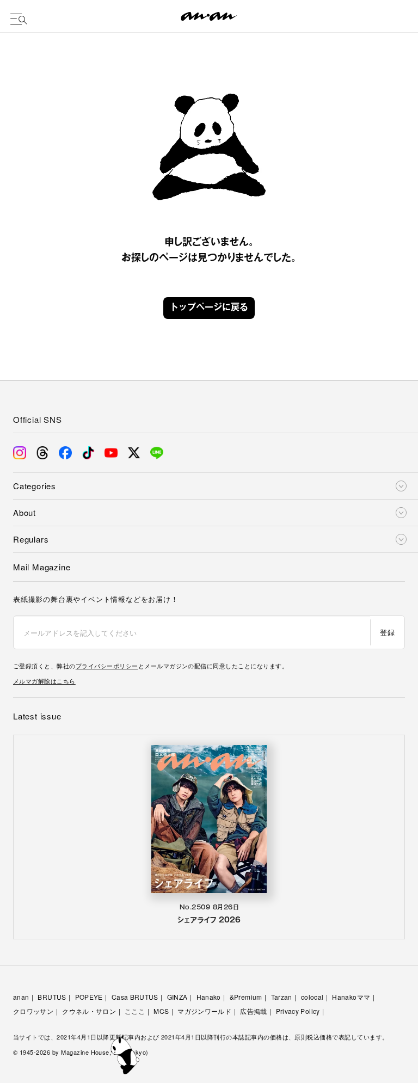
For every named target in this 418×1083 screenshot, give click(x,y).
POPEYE (89, 996)
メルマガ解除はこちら (44, 680)
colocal (312, 996)
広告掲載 (253, 1011)
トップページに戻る (209, 308)
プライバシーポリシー (107, 665)
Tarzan (281, 996)
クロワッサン (33, 1011)
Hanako (208, 996)
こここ (135, 1011)
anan (21, 996)
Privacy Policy (298, 1011)
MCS (161, 1011)
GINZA (177, 996)
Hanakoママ (351, 996)
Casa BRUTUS (135, 996)
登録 (387, 632)
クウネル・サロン (89, 1011)
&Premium (246, 996)
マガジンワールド (204, 1011)
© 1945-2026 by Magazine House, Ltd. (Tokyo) (81, 1052)
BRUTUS (52, 996)
